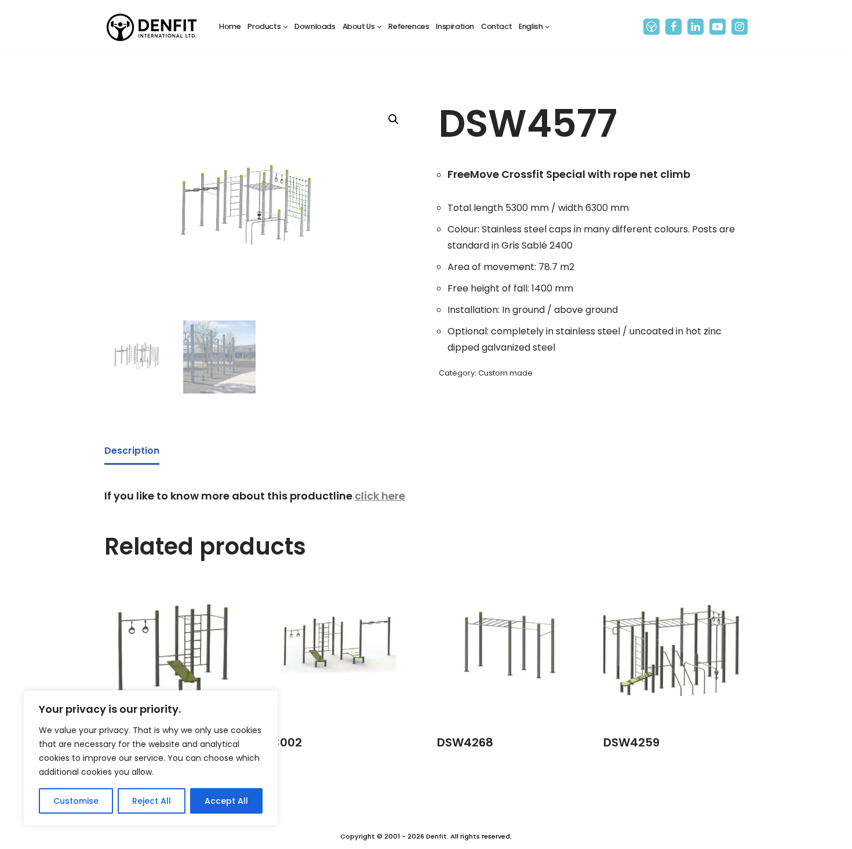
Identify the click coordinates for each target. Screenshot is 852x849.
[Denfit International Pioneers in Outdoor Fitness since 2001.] (151, 26)
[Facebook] (673, 27)
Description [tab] (131, 450)
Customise (76, 801)
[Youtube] (717, 27)
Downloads (314, 26)
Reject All (151, 801)
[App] (651, 27)
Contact (496, 26)
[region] (150, 758)
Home (230, 26)
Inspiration (455, 26)
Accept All (226, 801)
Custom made (505, 372)
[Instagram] (739, 27)
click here (380, 496)
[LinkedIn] (695, 27)
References (408, 26)
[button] (285, 27)
